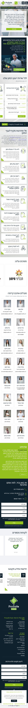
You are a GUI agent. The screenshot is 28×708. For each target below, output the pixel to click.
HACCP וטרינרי (21, 649)
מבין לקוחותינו (9, 621)
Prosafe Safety (21, 653)
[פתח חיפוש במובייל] (19, 2)
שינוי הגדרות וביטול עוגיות (8, 703)
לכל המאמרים (21, 628)
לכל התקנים (21, 116)
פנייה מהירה (13, 705)
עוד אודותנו (23, 474)
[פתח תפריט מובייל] (23, 2)
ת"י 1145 (22, 651)
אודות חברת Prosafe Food (21, 622)
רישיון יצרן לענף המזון (21, 642)
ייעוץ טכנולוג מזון (21, 647)
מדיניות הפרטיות (11, 518)
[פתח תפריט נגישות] (26, 2)
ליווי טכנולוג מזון (12, 140)
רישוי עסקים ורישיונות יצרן (15, 137)
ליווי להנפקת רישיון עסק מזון (20, 639)
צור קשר (11, 629)
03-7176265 (17, 489)
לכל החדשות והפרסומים (22, 625)
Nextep (23, 655)
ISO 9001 (24, 140)
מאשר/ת (14, 700)
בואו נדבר (14, 29)
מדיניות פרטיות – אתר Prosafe (9, 626)
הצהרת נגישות (9, 623)
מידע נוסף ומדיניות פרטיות (20, 703)
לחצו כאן (5, 124)
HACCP (20, 140)
